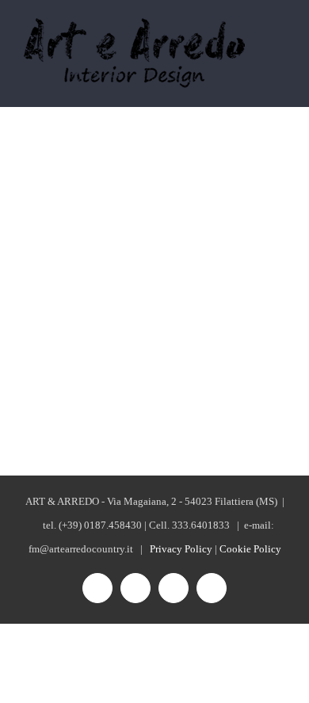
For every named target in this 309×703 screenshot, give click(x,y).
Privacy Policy (181, 549)
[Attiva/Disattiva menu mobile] (279, 42)
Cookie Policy (250, 549)
